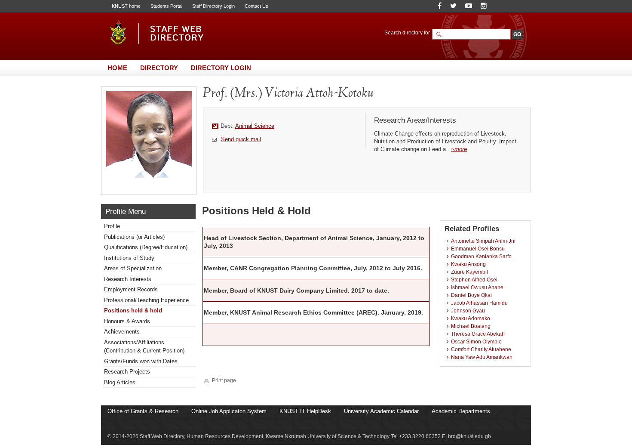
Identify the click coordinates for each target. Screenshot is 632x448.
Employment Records (131, 289)
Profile (112, 226)
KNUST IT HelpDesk (305, 411)
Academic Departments (461, 411)
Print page (224, 380)
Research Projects (127, 371)
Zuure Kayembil (469, 272)
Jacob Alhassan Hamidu (479, 303)
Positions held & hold (133, 310)
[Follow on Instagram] (484, 5)
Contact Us (256, 6)
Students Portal (166, 6)
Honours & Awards (127, 321)
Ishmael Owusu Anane (477, 287)
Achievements (122, 331)
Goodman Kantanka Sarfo (481, 256)
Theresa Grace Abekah (478, 334)
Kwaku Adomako (470, 318)
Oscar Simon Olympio (476, 341)
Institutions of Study (129, 258)
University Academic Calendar (381, 411)
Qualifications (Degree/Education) (145, 247)
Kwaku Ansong (468, 264)
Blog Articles (119, 382)
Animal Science (254, 126)
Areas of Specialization (133, 268)
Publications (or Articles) (134, 237)
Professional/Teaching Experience (146, 300)
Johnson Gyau (468, 310)
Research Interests (127, 279)
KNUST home (126, 6)
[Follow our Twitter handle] (453, 5)
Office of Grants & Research (142, 411)
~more (459, 149)
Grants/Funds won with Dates (141, 361)
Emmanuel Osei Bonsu (478, 248)
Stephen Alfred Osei (474, 279)
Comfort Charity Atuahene (481, 349)
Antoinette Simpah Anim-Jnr (483, 241)
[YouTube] (468, 5)
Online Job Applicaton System (229, 411)
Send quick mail (241, 139)
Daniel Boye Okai (471, 295)
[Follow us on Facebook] (440, 5)
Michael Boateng (471, 326)
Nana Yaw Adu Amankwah (481, 357)
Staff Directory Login (213, 6)
